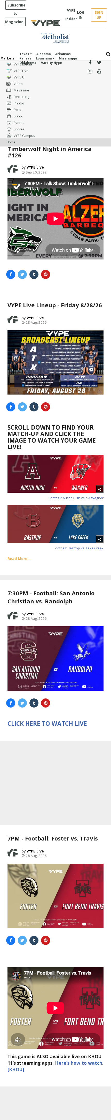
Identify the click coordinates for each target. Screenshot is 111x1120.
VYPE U (19, 77)
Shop (17, 116)
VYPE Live (20, 70)
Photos (19, 103)
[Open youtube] (99, 71)
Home (10, 142)
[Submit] (108, 54)
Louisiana (44, 58)
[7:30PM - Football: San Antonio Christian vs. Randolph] (55, 658)
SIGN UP (99, 15)
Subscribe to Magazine (15, 13)
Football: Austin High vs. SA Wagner (76, 498)
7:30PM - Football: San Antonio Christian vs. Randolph (50, 597)
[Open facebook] (90, 62)
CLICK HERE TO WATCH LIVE (47, 723)
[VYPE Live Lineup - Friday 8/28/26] (55, 362)
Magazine (21, 90)
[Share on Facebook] (10, 274)
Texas (24, 54)
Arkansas (63, 54)
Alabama (43, 54)
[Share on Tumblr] (33, 274)
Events (18, 122)
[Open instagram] (90, 71)
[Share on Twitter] (22, 274)
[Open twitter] (99, 62)
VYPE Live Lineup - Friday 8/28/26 (54, 305)
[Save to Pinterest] (45, 274)
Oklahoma (27, 63)
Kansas (25, 58)
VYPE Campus (24, 135)
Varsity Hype (51, 63)
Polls (17, 109)
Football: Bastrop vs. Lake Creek (79, 548)
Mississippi (68, 58)
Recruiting (21, 96)
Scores (19, 129)
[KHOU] (15, 1069)
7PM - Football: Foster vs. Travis (52, 838)
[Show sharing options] (100, 489)
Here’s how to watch (78, 1063)
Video (18, 83)
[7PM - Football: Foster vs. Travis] (55, 896)
